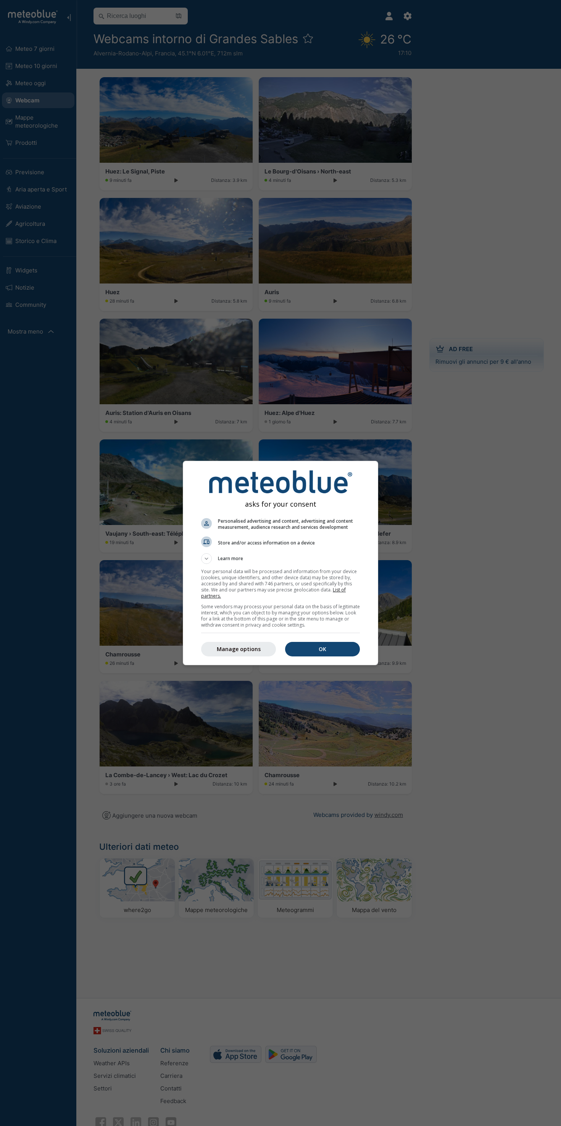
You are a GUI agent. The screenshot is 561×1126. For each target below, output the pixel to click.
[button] (280, 558)
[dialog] (280, 563)
